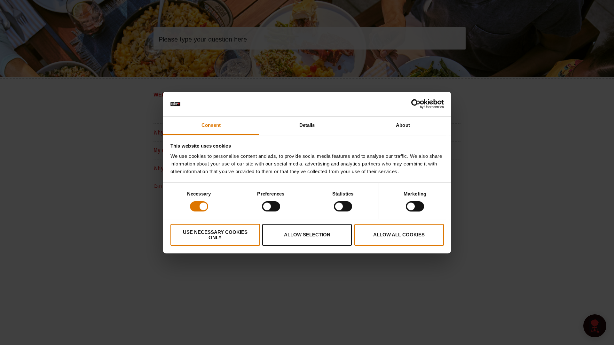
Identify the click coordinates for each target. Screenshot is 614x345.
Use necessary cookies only (215, 234)
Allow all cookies (399, 234)
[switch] (271, 206)
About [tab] (403, 125)
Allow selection (307, 234)
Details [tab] (307, 125)
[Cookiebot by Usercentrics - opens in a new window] (416, 104)
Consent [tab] (211, 125)
